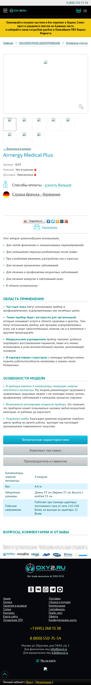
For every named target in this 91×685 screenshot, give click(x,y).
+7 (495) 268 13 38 (45, 628)
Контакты (9, 613)
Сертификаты (57, 609)
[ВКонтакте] (48, 221)
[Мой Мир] (62, 221)
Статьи (7, 609)
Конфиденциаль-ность (63, 620)
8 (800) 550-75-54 (77, 3)
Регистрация (43, 682)
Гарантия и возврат (15, 605)
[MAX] (60, 592)
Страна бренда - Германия (36, 194)
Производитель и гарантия (45, 461)
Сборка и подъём (59, 602)
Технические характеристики (45, 440)
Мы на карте (48, 660)
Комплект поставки (45, 450)
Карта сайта (10, 616)
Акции (7, 598)
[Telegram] (53, 592)
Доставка (55, 598)
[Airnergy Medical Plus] (45, 83)
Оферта (53, 616)
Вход (29, 682)
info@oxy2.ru (59, 649)
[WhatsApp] (46, 592)
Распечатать (49, 227)
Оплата (7, 602)
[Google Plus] (66, 221)
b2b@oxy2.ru (60, 653)
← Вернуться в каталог (17, 149)
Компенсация (57, 605)
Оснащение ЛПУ (13, 620)
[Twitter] (53, 221)
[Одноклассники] (57, 221)
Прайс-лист (55, 613)
